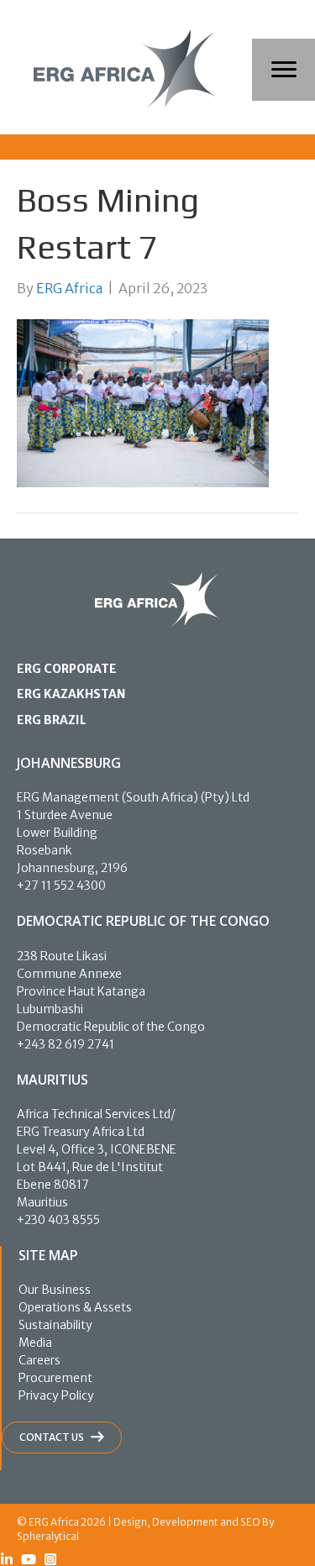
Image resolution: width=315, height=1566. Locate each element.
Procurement (55, 1377)
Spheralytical (48, 1536)
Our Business (54, 1289)
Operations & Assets (75, 1307)
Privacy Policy (56, 1395)
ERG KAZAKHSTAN (71, 694)
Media (35, 1342)
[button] (6, 1559)
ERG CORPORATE (67, 668)
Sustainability (55, 1324)
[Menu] (284, 69)
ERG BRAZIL (52, 720)
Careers (39, 1360)
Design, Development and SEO (186, 1522)
